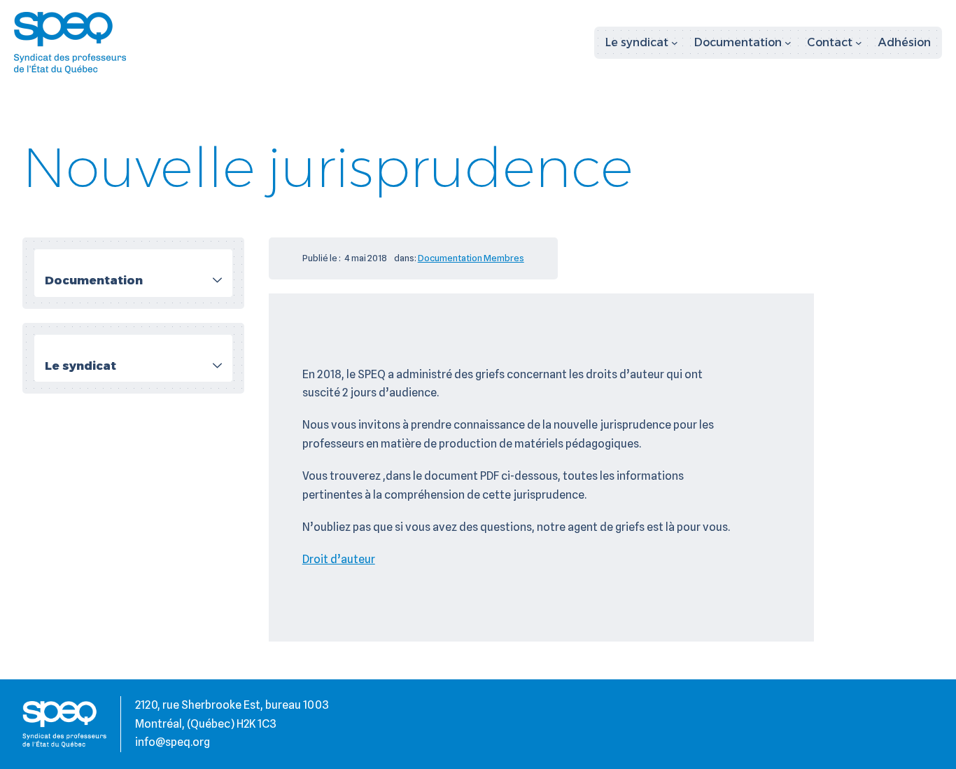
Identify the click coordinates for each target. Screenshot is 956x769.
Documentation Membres (471, 257)
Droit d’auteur (338, 559)
